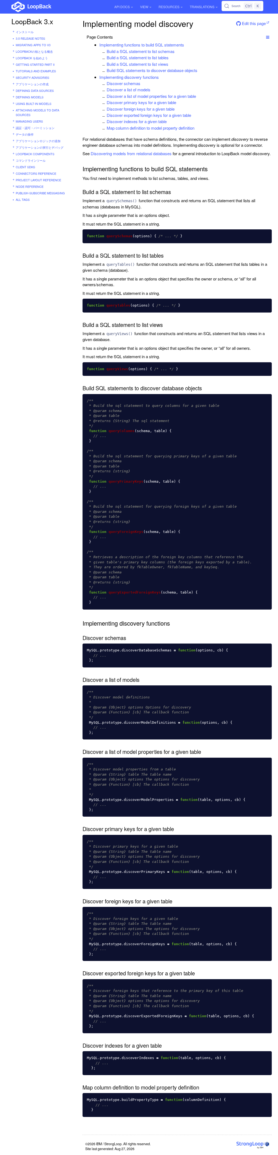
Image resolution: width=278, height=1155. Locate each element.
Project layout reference (38, 180)
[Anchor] (187, 45)
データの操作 (25, 134)
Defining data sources (35, 90)
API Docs (122, 6)
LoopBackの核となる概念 (34, 51)
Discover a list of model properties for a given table (151, 96)
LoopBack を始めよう (32, 58)
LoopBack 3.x (32, 21)
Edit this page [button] (253, 23)
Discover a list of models (128, 89)
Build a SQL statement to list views (137, 64)
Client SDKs (25, 167)
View (144, 6)
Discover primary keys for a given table (141, 102)
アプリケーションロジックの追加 (38, 141)
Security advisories (32, 77)
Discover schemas (123, 83)
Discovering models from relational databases (131, 153)
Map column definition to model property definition (150, 128)
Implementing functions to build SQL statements (141, 45)
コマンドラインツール (31, 160)
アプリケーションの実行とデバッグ (40, 147)
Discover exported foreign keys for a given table (149, 115)
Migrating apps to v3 (33, 45)
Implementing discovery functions (129, 77)
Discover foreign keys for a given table (141, 109)
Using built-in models (33, 103)
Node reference (29, 186)
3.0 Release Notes (30, 38)
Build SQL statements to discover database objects (152, 70)
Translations (202, 6)
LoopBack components (35, 154)
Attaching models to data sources (37, 112)
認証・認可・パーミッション (35, 128)
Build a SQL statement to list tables (138, 57)
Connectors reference (36, 173)
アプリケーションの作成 (32, 84)
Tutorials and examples (36, 71)
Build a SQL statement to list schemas (141, 51)
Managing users (29, 121)
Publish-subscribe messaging (40, 193)
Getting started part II (35, 64)
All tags (23, 199)
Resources (169, 6)
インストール (25, 32)
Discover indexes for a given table (137, 121)
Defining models (29, 97)
